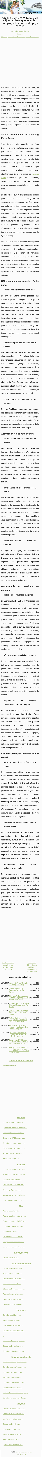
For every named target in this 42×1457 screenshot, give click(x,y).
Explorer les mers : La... (12, 1284)
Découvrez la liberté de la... (13, 1268)
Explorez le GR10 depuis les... (14, 1138)
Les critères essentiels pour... (13, 1247)
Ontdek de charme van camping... (15, 1393)
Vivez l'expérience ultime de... (14, 1279)
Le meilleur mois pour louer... (13, 1304)
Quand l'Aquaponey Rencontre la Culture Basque (16, 990)
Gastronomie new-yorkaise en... (14, 1362)
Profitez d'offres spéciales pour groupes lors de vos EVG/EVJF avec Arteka (18, 1019)
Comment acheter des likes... (13, 1226)
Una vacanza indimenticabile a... (15, 1169)
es (23, 1454)
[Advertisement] (21, 60)
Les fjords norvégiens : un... (13, 1419)
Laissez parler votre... (11, 1257)
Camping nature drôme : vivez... (15, 1382)
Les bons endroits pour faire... (14, 1195)
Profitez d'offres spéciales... (13, 1153)
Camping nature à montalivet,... (14, 1398)
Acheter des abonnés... (11, 1211)
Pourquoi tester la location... (13, 1294)
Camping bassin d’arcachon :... (14, 1367)
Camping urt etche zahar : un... (14, 1143)
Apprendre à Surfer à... (11, 1231)
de (17, 1454)
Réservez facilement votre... (13, 1133)
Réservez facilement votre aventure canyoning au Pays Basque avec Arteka (19, 997)
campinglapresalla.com (20, 31)
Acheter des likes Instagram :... (14, 1216)
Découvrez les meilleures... (13, 1346)
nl (25, 1454)
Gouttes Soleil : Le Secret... (13, 1237)
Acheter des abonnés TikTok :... (14, 1221)
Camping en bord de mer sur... (14, 1351)
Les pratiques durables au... (13, 1242)
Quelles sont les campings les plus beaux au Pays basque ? (8, 966)
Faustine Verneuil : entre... (12, 1434)
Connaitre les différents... (12, 1179)
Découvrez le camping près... (13, 1341)
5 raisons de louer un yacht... (13, 1299)
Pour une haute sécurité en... (13, 1185)
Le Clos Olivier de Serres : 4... (14, 1409)
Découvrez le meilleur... (11, 1424)
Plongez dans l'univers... (12, 1439)
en (20, 1454)
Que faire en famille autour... (13, 1325)
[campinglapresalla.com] (21, 7)
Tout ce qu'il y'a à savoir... (12, 1190)
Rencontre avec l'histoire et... (13, 1414)
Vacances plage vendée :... (13, 1377)
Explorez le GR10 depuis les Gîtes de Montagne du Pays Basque (32, 967)
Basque (20, 34)
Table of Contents (9, 1065)
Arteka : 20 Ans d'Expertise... (13, 1122)
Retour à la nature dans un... (13, 1331)
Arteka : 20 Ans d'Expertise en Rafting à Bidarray (18, 984)
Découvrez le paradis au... (12, 1388)
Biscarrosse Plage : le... (11, 1158)
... (3, 1336)
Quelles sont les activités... (13, 1445)
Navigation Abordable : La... (13, 1273)
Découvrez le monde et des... (14, 1289)
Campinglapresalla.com (24, 1452)
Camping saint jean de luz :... (13, 1372)
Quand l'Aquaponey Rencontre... (15, 1128)
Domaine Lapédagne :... (12, 1315)
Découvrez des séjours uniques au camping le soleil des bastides (18, 1034)
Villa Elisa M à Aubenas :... (12, 1320)
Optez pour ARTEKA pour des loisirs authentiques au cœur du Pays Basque (18, 1041)
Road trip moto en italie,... (12, 1429)
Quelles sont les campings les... (14, 1148)
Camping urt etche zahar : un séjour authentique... (20, 37)
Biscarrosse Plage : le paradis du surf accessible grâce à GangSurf (18, 1026)
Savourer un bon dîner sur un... (14, 1174)
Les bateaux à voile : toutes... (14, 1200)
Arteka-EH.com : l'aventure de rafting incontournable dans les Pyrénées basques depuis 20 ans (19, 1050)
